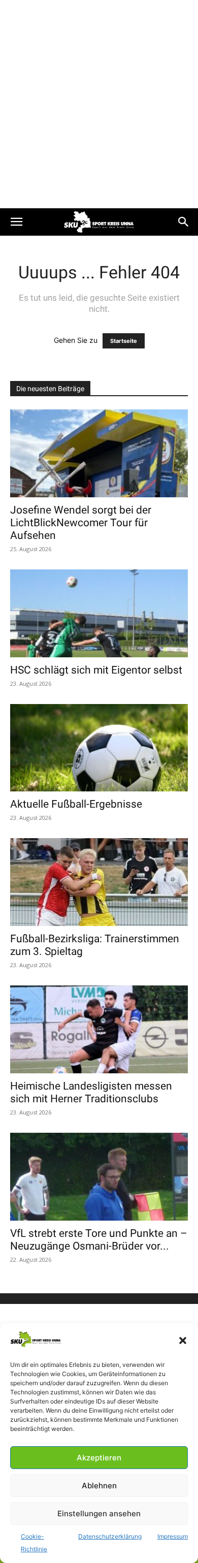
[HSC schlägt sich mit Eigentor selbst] (99, 613)
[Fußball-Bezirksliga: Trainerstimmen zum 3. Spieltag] (99, 882)
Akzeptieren (99, 1457)
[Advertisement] (99, 104)
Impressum (172, 1536)
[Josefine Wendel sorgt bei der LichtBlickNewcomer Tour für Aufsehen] (99, 453)
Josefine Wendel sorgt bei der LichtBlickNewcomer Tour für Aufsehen (80, 522)
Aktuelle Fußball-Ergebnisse (76, 804)
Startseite (123, 340)
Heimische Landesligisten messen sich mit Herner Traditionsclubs (91, 1092)
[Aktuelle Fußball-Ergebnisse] (99, 748)
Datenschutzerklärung (110, 1536)
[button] (183, 1340)
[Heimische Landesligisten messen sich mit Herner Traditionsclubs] (99, 1029)
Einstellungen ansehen (99, 1513)
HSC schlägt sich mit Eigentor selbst (96, 670)
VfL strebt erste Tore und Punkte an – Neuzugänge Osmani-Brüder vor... (98, 1239)
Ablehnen (99, 1485)
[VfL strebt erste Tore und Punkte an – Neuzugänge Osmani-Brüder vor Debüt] (99, 1177)
